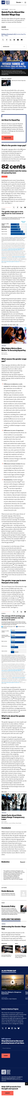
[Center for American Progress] (3, 2)
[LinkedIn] (15, 1028)
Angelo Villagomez (13, 998)
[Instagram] (12, 1028)
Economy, (18, 34)
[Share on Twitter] (2, 39)
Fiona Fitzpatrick (5, 998)
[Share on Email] (17, 39)
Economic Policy (8, 906)
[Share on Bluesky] (14, 39)
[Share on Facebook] (6, 39)
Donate (18, 2)
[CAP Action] (6, 1072)
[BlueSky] (18, 1028)
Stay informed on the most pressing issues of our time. (12, 1041)
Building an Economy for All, (8, 34)
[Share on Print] (21, 39)
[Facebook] (6, 1028)
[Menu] (25, 2)
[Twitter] (2, 1028)
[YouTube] (9, 1028)
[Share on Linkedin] (10, 39)
